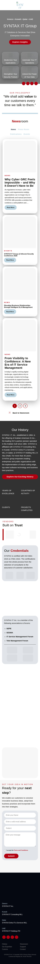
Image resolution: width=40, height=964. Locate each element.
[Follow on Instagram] (36, 83)
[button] (3, 5)
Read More (10, 207)
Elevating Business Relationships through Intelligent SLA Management (18, 306)
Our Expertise (7, 947)
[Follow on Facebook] (32, 83)
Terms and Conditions (21, 850)
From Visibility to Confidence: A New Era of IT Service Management (18, 363)
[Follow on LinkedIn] (28, 83)
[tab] (13, 129)
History (4, 944)
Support (23, 947)
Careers (5, 949)
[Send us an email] (23, 83)
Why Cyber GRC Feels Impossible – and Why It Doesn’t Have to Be (20, 182)
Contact (23, 949)
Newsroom (24, 944)
